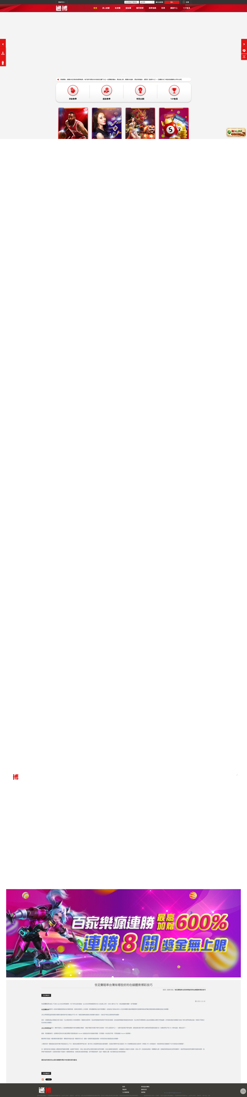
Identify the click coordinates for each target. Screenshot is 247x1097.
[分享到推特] (1, 876)
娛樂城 (1, 865)
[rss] (1, 883)
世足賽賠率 (46, 995)
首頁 (164, 990)
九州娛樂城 (1, 849)
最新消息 (170, 990)
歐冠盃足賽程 (145, 1087)
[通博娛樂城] (12, 776)
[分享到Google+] (1, 880)
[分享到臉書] (1, 873)
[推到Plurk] (43, 1079)
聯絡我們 (233, 775)
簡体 (239, 775)
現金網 (1, 819)
